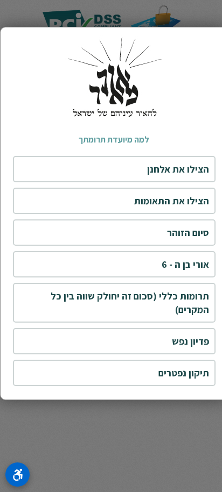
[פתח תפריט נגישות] (17, 474)
